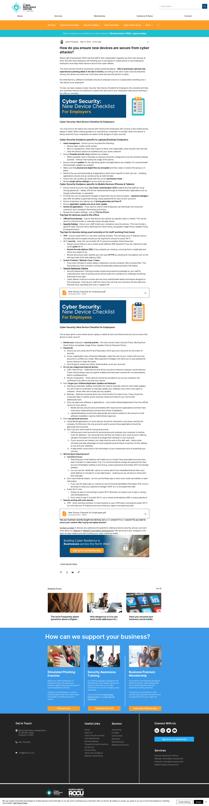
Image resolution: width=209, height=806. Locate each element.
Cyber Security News (69, 25)
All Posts (51, 25)
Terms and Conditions (94, 753)
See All (158, 588)
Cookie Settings (184, 802)
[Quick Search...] (204, 6)
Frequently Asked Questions (96, 744)
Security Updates (91, 25)
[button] (158, 25)
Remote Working (91, 741)
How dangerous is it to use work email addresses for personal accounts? (104, 617)
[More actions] (147, 41)
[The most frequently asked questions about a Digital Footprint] (65, 603)
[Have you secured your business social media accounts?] (143, 603)
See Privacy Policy (20, 803)
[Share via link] (79, 572)
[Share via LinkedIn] (73, 572)
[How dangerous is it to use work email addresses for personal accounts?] (104, 603)
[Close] (206, 802)
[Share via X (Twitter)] (67, 572)
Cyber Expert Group (132, 25)
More (148, 25)
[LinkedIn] (156, 730)
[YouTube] (174, 730)
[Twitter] (168, 730)
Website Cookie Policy (94, 756)
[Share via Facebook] (61, 572)
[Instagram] (162, 730)
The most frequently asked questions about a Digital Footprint (65, 617)
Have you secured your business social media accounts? (141, 617)
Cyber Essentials (111, 25)
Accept (198, 802)
